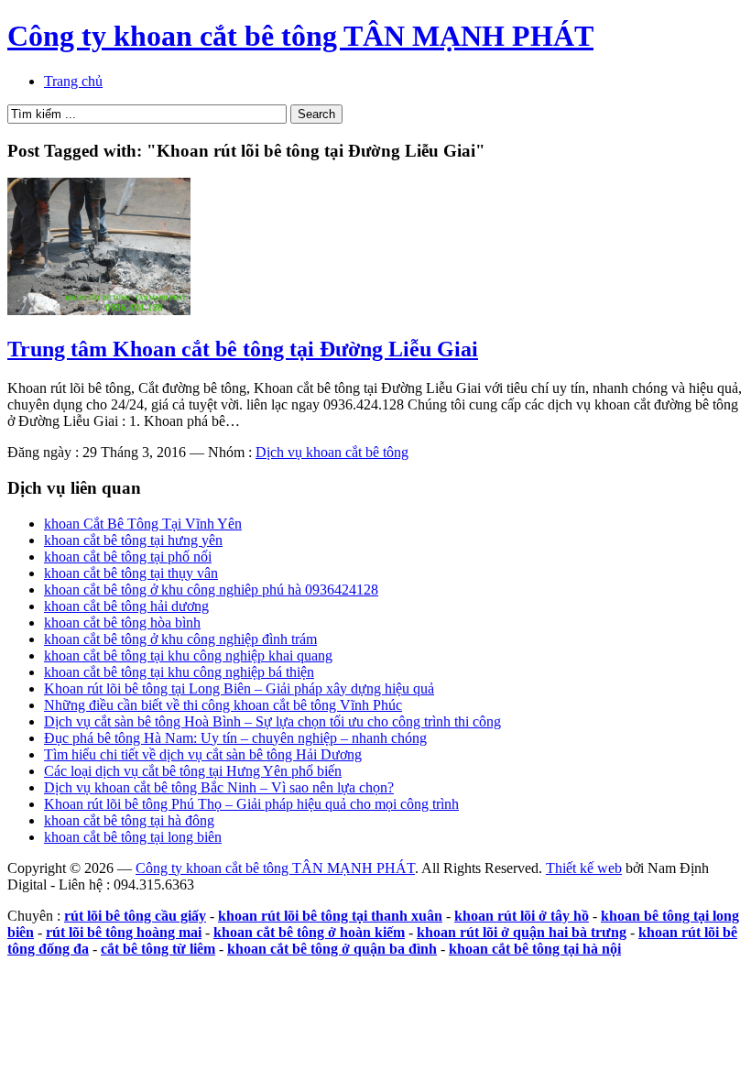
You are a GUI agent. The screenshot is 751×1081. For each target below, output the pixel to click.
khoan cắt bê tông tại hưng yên (133, 540)
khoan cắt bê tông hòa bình (122, 622)
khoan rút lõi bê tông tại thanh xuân (330, 915)
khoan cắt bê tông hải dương (126, 606)
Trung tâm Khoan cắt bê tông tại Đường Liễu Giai (242, 349)
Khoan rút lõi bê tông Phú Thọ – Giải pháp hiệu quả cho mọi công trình (251, 804)
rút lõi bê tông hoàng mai (123, 932)
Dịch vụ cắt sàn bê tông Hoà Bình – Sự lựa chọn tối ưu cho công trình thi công (272, 721)
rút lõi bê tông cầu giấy (135, 915)
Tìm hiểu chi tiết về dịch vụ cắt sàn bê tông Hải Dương (203, 754)
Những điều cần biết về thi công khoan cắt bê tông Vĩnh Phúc (223, 705)
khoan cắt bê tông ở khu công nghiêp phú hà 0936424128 (211, 589)
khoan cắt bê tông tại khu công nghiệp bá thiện (179, 672)
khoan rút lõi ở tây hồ (521, 915)
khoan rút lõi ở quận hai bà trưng (521, 932)
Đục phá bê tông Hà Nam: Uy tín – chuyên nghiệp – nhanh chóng (235, 738)
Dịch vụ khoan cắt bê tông (332, 452)
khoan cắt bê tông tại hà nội (535, 948)
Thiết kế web (584, 868)
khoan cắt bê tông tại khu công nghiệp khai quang (188, 655)
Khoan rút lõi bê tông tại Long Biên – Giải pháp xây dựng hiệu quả (239, 688)
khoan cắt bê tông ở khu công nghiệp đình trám (180, 639)
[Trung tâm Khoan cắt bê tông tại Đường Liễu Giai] (98, 310)
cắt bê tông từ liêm (158, 948)
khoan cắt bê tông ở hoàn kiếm (309, 932)
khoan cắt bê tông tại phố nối (128, 556)
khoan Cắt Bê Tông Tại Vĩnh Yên (143, 523)
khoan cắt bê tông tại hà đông (129, 820)
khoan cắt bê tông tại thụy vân (131, 573)
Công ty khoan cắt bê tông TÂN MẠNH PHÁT (300, 35)
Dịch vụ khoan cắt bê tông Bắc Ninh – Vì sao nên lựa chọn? (219, 787)
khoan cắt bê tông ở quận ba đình (332, 948)
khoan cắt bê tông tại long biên (133, 837)
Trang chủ (73, 81)
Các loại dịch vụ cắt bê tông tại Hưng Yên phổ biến (193, 771)
